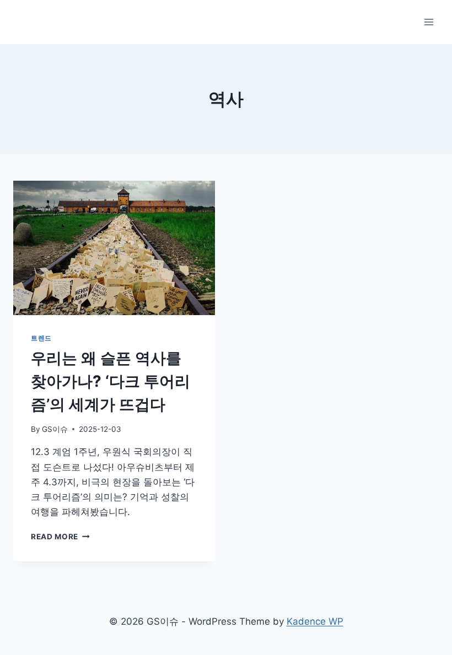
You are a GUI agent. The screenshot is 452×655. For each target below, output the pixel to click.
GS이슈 (55, 429)
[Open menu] (428, 21)
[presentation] (114, 248)
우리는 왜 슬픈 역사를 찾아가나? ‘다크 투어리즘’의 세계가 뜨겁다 (110, 381)
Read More (60, 536)
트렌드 (41, 338)
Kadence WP (315, 621)
